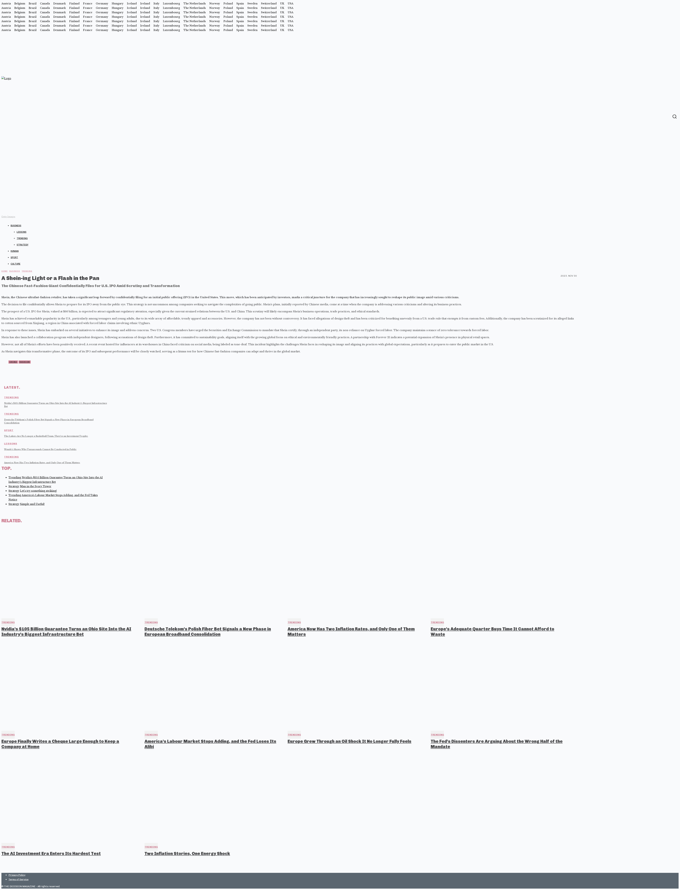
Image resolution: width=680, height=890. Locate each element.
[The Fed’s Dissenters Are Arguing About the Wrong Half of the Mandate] (499, 684)
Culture (15, 263)
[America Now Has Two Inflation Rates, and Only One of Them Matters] (356, 572)
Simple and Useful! (32, 504)
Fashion (24, 362)
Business (16, 225)
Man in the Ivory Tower (35, 486)
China (13, 362)
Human (15, 251)
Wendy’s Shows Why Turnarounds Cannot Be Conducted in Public (40, 449)
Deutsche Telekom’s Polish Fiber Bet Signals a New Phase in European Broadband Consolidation (207, 631)
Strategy (22, 244)
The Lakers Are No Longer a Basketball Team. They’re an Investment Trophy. (46, 436)
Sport (14, 257)
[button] (674, 116)
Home (4, 271)
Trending (22, 238)
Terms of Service (18, 879)
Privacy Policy (16, 875)
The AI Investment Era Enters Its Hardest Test (51, 853)
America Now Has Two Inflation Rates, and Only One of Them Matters (42, 462)
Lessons (21, 232)
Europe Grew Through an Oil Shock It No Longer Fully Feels (349, 741)
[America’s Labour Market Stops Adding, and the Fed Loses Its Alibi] (212, 684)
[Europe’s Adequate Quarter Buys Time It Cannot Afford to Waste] (499, 572)
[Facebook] (667, 116)
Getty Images (8, 216)
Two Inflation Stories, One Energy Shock (187, 853)
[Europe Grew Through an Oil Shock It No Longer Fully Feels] (356, 684)
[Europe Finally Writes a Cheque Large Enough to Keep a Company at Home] (69, 684)
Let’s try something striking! (38, 490)
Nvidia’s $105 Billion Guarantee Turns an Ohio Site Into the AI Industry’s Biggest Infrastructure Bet (66, 631)
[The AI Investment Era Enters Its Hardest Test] (69, 796)
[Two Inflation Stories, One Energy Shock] (212, 796)
